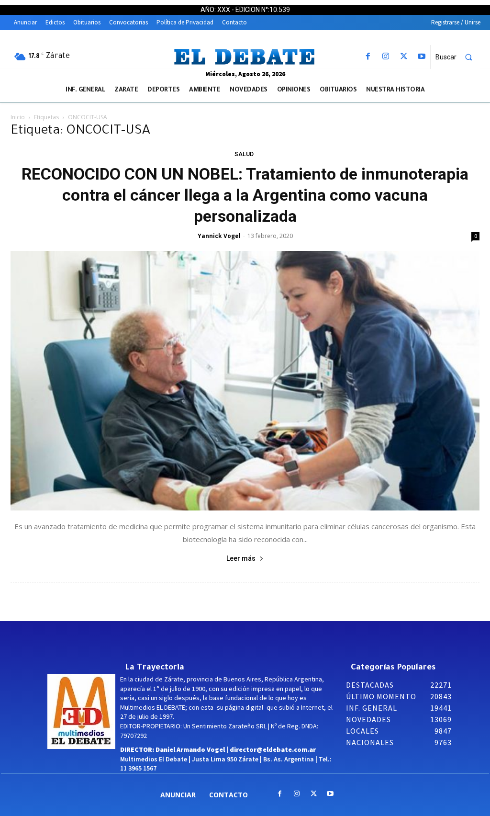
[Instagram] (385, 56)
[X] (403, 56)
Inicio (18, 117)
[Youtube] (421, 56)
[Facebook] (368, 56)
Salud (244, 154)
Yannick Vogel (219, 236)
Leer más (241, 558)
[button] (457, 57)
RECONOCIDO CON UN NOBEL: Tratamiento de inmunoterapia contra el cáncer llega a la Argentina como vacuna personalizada (245, 195)
